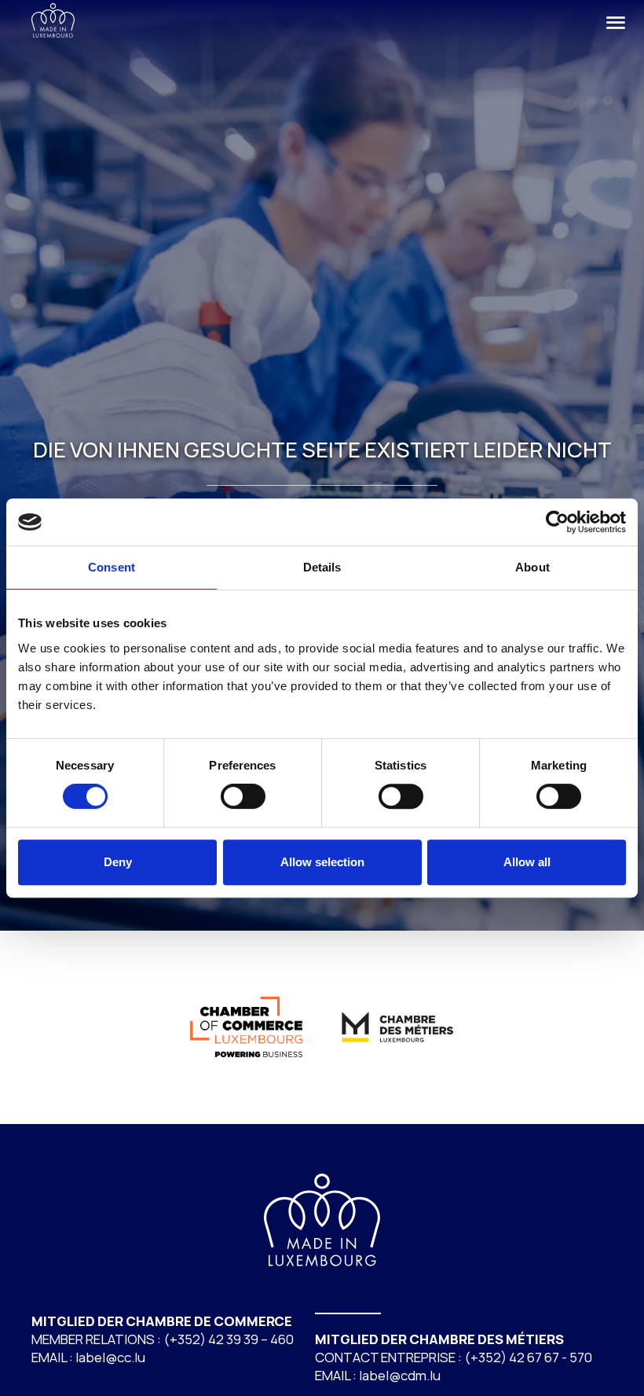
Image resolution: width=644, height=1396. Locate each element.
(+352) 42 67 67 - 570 (528, 1357)
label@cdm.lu (400, 1375)
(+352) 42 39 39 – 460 (228, 1339)
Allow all (527, 862)
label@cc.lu (110, 1357)
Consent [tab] (111, 567)
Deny (118, 862)
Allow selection (322, 862)
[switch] (243, 796)
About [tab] (532, 567)
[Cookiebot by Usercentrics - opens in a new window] (557, 522)
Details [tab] (322, 567)
